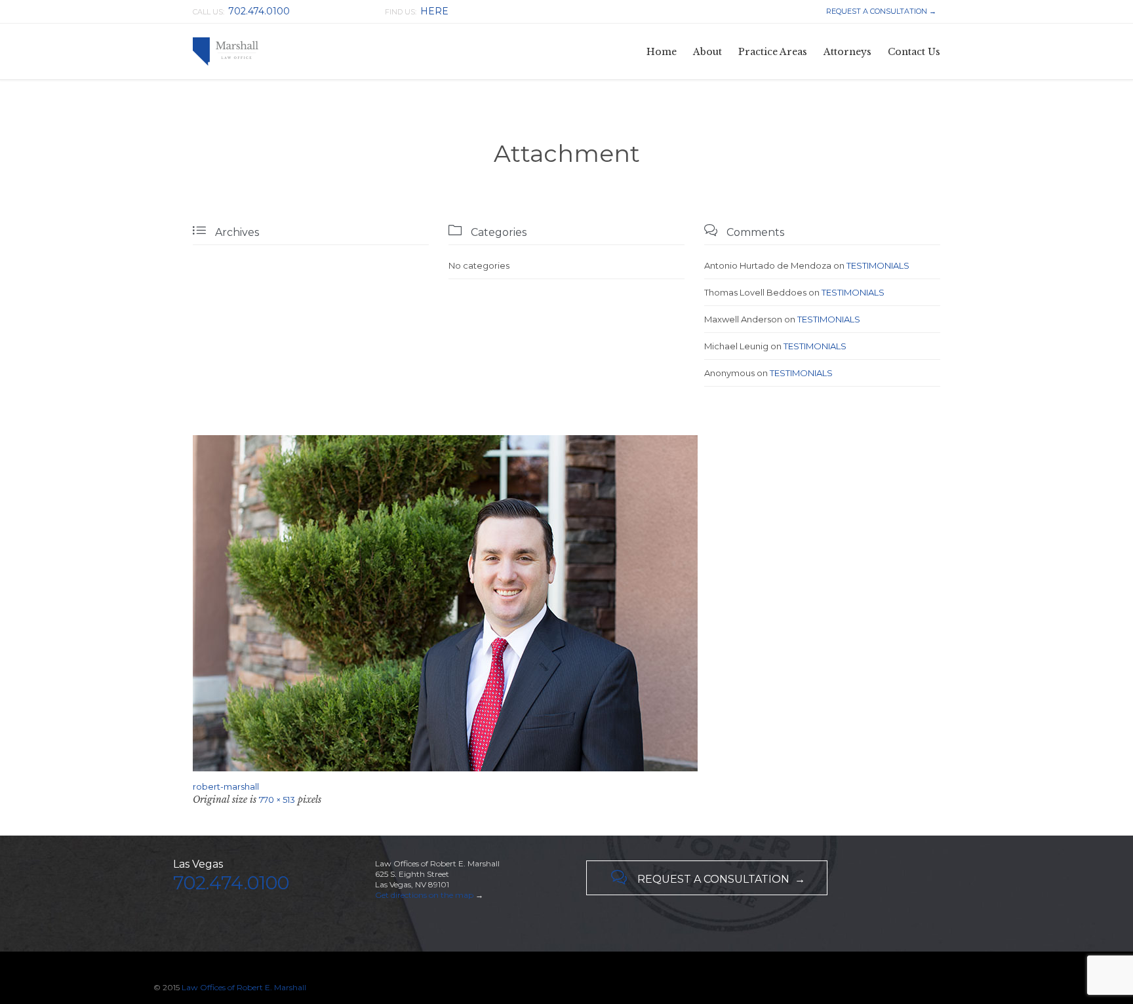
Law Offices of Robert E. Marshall (244, 987)
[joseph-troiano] (566, 603)
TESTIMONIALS (877, 265)
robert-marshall (226, 786)
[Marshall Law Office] (225, 51)
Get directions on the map (424, 895)
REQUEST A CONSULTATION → (880, 11)
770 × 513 (277, 799)
